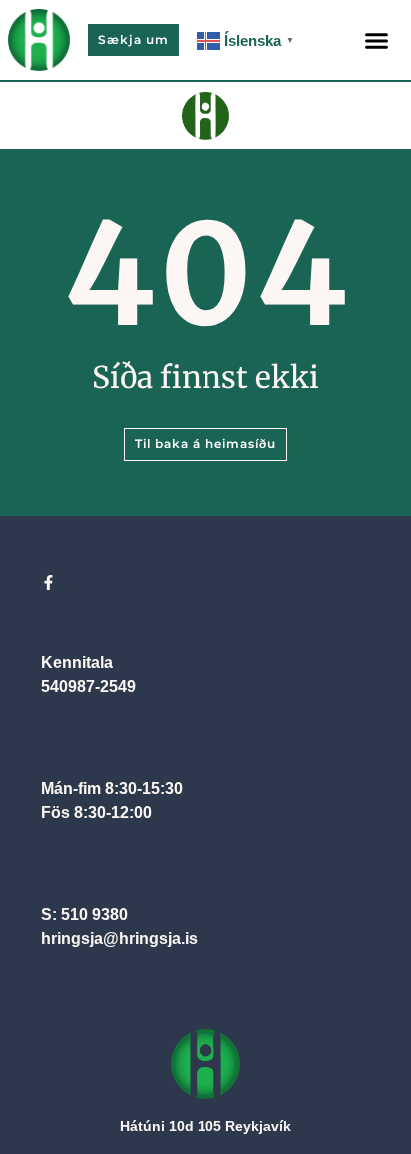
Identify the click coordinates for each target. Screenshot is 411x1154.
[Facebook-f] (48, 582)
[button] (377, 40)
